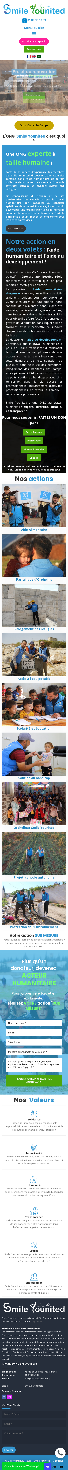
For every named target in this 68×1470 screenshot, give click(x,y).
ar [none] (54, 1466)
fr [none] (47, 1466)
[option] (54, 1466)
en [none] (61, 1466)
